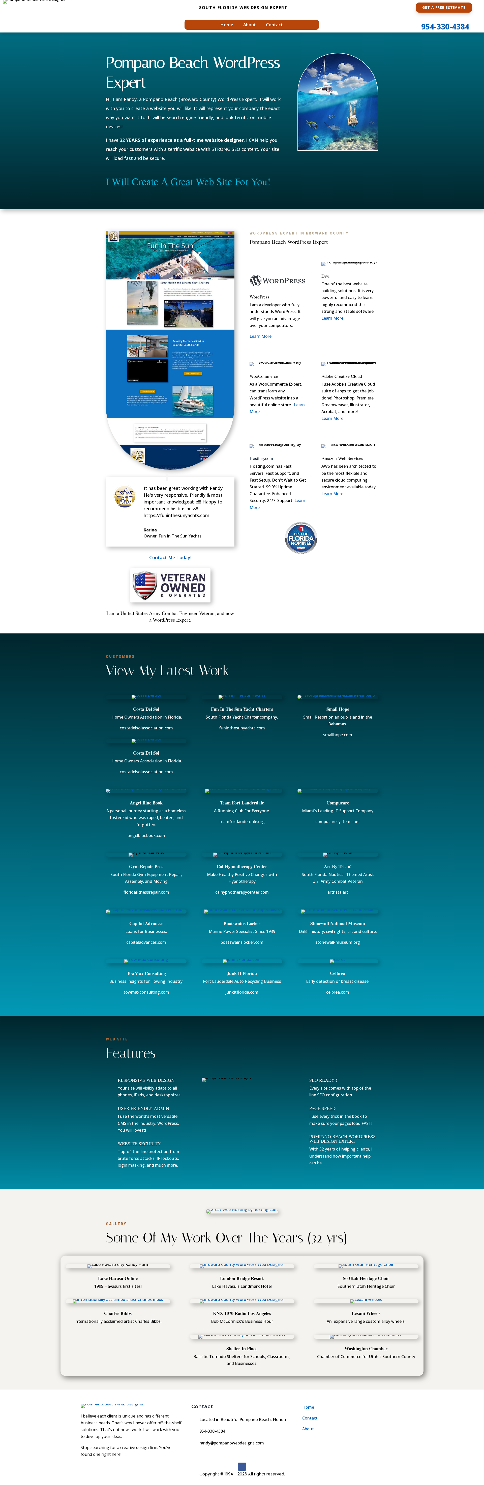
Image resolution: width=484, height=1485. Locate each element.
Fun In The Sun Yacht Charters (242, 709)
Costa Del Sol (146, 709)
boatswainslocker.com (242, 942)
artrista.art (337, 892)
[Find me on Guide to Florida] (301, 555)
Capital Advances (146, 923)
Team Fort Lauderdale (242, 802)
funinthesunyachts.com (242, 728)
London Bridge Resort (242, 1278)
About (249, 25)
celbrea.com (337, 992)
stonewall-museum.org (337, 942)
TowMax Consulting (146, 973)
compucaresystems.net (337, 821)
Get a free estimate (444, 7)
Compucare (337, 802)
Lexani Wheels (366, 1313)
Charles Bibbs (118, 1313)
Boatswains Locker (242, 923)
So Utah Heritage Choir (366, 1278)
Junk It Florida (242, 973)
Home (226, 25)
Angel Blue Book (146, 802)
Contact (274, 25)
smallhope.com (337, 734)
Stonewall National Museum (337, 923)
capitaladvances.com (146, 942)
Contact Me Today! (170, 557)
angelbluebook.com (146, 835)
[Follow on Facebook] (242, 1467)
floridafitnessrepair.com (146, 892)
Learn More (260, 336)
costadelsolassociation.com (146, 728)
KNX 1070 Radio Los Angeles (242, 1313)
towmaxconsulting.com (146, 992)
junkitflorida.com (241, 992)
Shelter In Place (241, 1348)
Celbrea (337, 973)
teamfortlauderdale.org (242, 821)
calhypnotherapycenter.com (242, 892)
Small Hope (337, 709)
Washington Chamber (366, 1348)
